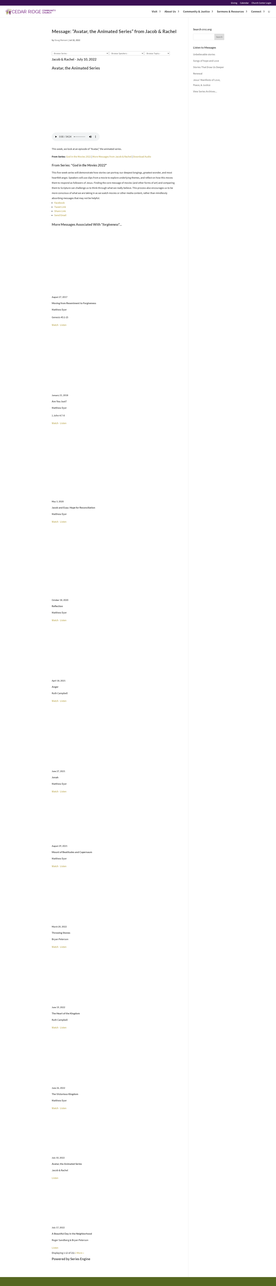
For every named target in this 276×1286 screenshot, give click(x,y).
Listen (63, 325)
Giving (234, 3)
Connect (256, 11)
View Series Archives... (205, 91)
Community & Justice (196, 11)
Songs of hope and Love (206, 60)
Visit (154, 11)
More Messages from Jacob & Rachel (111, 156)
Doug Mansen (61, 40)
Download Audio (142, 156)
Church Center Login (261, 3)
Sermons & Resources (230, 11)
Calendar (244, 3)
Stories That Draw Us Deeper (208, 67)
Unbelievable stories (204, 54)
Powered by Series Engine (71, 1259)
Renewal (197, 73)
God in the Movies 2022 (78, 156)
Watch (55, 325)
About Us (170, 11)
